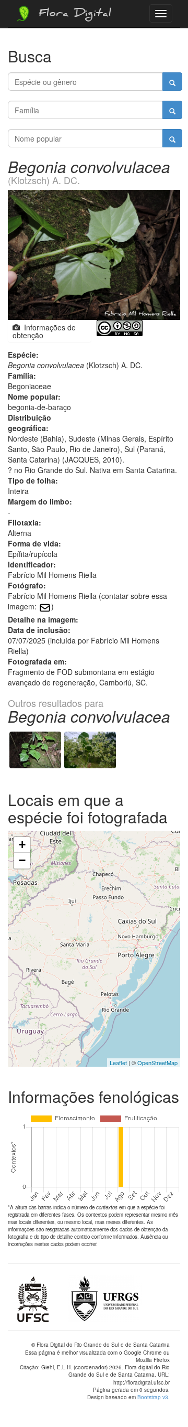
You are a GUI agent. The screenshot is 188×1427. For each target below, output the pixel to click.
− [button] (22, 860)
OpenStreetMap (157, 1062)
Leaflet (118, 1062)
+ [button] (22, 844)
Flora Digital (72, 15)
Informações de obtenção (44, 331)
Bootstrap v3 (152, 1397)
